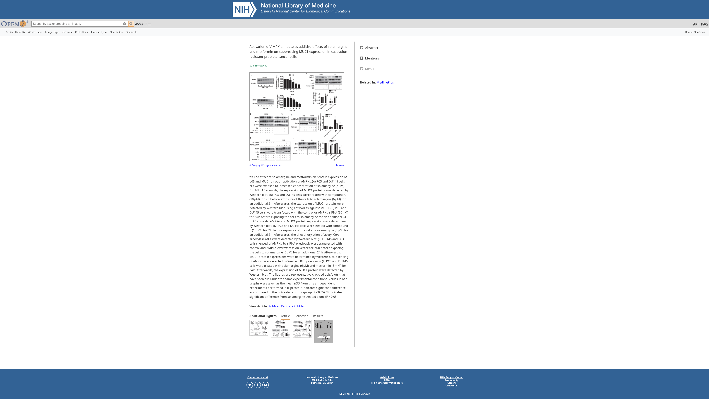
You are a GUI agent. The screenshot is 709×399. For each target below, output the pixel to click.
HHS (356, 393)
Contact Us (451, 385)
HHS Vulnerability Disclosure (387, 382)
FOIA (387, 380)
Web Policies (387, 377)
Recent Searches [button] (695, 32)
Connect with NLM (257, 377)
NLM (342, 393)
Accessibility (451, 380)
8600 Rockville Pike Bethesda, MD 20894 (322, 381)
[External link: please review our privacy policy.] (249, 384)
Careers (451, 382)
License (340, 165)
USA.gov (365, 393)
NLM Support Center (451, 377)
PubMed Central (279, 306)
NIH (349, 393)
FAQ (704, 24)
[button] (20, 32)
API (695, 24)
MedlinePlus (385, 82)
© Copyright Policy (258, 165)
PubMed (299, 306)
